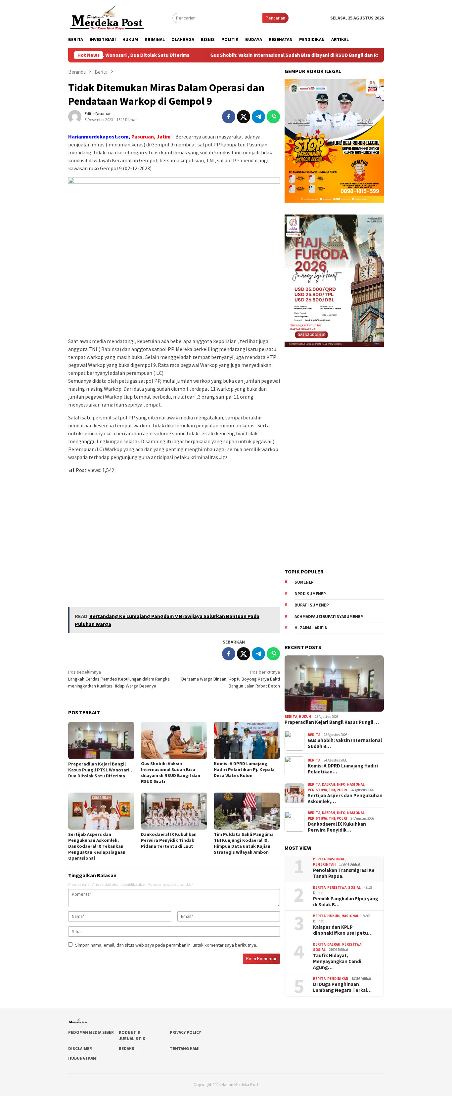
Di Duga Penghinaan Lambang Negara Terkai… (342, 987)
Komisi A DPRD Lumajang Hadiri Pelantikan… (343, 769)
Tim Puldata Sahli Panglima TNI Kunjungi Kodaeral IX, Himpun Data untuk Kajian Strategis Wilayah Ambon (244, 843)
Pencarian (275, 18)
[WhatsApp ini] (273, 116)
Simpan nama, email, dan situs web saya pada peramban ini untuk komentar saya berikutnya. (166, 945)
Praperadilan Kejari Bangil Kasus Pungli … (332, 722)
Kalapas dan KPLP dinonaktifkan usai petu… (343, 930)
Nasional (356, 784)
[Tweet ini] (243, 116)
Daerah (328, 784)
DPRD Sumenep (310, 594)
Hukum (305, 716)
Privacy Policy (185, 1032)
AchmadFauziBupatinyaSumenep (328, 616)
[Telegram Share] (258, 116)
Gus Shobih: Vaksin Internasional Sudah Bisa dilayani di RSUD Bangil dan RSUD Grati (271, 55)
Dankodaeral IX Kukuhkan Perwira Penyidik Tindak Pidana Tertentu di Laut (169, 840)
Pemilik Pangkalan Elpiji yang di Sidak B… (345, 902)
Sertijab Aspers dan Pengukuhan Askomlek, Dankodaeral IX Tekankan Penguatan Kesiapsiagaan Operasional (96, 846)
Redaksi (127, 1048)
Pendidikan (337, 978)
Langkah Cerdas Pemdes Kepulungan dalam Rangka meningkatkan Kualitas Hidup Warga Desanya (119, 679)
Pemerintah (324, 864)
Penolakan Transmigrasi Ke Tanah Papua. (344, 873)
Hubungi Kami (83, 1058)
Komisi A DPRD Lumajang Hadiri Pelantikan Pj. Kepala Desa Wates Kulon (244, 769)
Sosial (354, 887)
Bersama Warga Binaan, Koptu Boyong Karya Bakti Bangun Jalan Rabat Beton (230, 679)
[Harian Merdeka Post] (107, 17)
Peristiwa (317, 790)
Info (341, 784)
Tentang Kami (185, 1048)
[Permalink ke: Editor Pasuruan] (74, 116)
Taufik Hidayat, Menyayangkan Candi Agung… (337, 961)
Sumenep (304, 582)
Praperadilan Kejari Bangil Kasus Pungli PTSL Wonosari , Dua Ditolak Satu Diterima (100, 770)
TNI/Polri (338, 790)
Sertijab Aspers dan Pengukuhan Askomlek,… (345, 798)
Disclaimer (80, 1048)
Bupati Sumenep (311, 605)
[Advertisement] (174, 537)
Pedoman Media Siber (91, 1032)
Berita (291, 716)
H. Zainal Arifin (311, 628)
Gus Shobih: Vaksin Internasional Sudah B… (345, 743)
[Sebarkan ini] (228, 116)
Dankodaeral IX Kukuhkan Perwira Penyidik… (337, 827)
